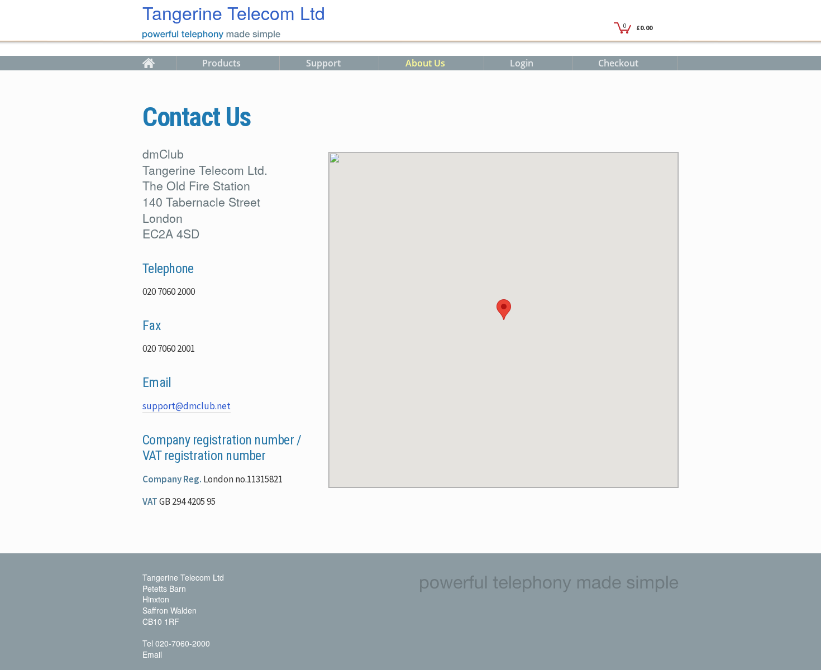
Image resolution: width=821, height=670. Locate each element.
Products (221, 63)
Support (323, 63)
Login (521, 63)
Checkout (618, 63)
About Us (425, 63)
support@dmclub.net (186, 406)
